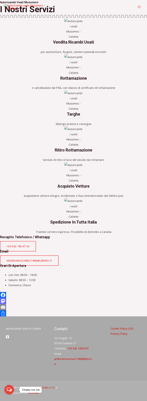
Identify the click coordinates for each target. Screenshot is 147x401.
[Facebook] (73, 295)
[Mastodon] (73, 301)
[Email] (73, 307)
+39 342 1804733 (78, 348)
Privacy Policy (118, 333)
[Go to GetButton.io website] (9, 397)
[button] (18, 246)
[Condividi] (73, 313)
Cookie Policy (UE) (121, 328)
